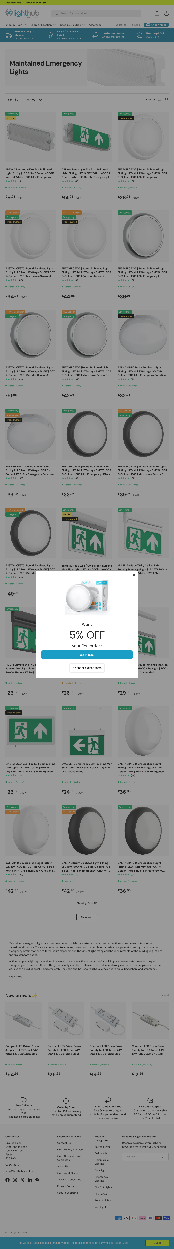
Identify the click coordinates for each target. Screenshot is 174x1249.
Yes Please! (87, 655)
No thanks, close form (87, 668)
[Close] (134, 575)
